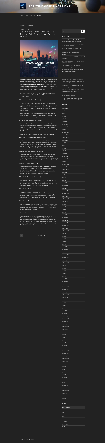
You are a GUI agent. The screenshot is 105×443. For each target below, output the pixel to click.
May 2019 (64, 337)
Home (21, 15)
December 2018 (65, 350)
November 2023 (65, 193)
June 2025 (64, 145)
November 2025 (65, 132)
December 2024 (65, 161)
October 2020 (65, 292)
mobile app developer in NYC (33, 216)
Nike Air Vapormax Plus (67, 94)
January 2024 (65, 188)
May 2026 (64, 116)
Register (63, 416)
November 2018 (65, 353)
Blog (27, 15)
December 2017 (65, 382)
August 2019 (65, 329)
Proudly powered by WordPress (27, 439)
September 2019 (65, 326)
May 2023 (64, 209)
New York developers (26, 103)
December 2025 (65, 129)
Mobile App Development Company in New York (33, 79)
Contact (39, 15)
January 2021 (65, 284)
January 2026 (65, 126)
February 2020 (65, 313)
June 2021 (64, 270)
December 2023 (65, 190)
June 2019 (64, 334)
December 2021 (65, 254)
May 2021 (64, 273)
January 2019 (65, 348)
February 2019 (65, 345)
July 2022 (64, 236)
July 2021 (64, 268)
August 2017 (64, 393)
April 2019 (64, 340)
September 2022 (65, 230)
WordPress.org (65, 426)
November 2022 (65, 225)
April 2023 (64, 212)
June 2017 (64, 398)
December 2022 (65, 222)
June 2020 (64, 302)
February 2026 (65, 124)
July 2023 (64, 204)
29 (41, 235)
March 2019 (64, 342)
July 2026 (64, 111)
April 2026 (64, 118)
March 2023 (64, 214)
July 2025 (64, 142)
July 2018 (64, 364)
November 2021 (65, 257)
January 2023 (65, 220)
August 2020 (65, 297)
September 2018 (65, 358)
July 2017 (64, 396)
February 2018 (65, 377)
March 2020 (64, 310)
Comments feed (65, 424)
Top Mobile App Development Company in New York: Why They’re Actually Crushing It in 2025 (38, 34)
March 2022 (64, 246)
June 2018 (64, 366)
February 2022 (65, 249)
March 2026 (64, 121)
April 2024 (64, 180)
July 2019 (64, 332)
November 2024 (65, 164)
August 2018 (65, 361)
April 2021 (64, 276)
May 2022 (64, 241)
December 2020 (65, 286)
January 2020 (65, 316)
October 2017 (65, 388)
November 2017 (65, 385)
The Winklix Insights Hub (49, 5)
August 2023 (65, 201)
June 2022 (64, 238)
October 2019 (65, 324)
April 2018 (64, 372)
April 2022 (64, 244)
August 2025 (65, 140)
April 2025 (64, 150)
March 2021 (64, 278)
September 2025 (65, 137)
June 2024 (64, 177)
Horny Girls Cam (65, 89)
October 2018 (65, 356)
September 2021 (65, 262)
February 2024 (65, 185)
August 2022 (65, 233)
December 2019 (65, 318)
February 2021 (65, 281)
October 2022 (65, 228)
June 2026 (64, 113)
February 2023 (65, 217)
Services (32, 15)
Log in (63, 418)
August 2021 (64, 265)
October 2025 (65, 134)
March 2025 (64, 153)
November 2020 (65, 289)
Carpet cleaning (65, 98)
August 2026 (65, 108)
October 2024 (65, 166)
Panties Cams (65, 85)
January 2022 (65, 252)
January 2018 (65, 380)
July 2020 (64, 300)
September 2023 (65, 198)
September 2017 (65, 390)
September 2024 (65, 169)
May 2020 (64, 305)
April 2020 (64, 308)
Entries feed (64, 421)
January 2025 (65, 158)
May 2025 (64, 148)
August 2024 (65, 172)
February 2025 (65, 156)
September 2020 (66, 294)
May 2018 (64, 369)
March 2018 (64, 374)
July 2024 (64, 174)
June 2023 (64, 206)
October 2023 (65, 196)
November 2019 (65, 321)
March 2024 (64, 182)
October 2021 (65, 260)
